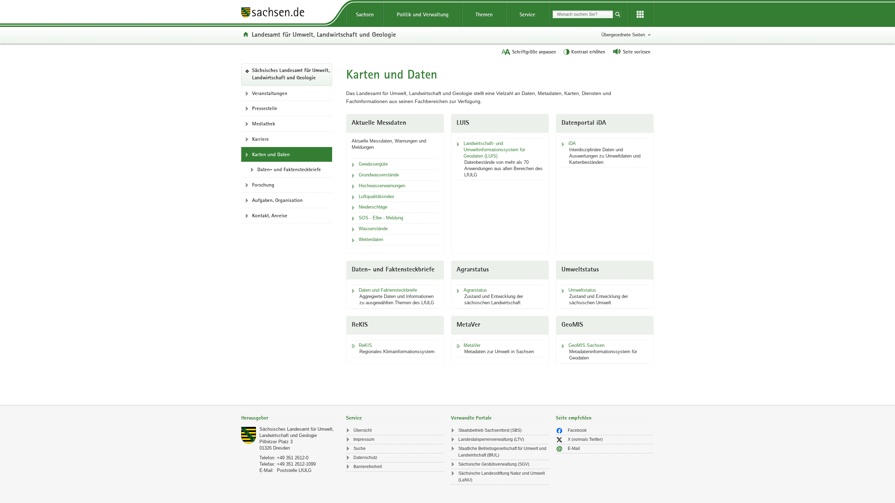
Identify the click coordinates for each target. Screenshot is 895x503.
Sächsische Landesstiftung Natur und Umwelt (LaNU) (501, 476)
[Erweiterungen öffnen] (640, 14)
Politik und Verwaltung (423, 14)
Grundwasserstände (379, 174)
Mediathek (263, 124)
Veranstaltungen (269, 93)
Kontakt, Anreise (269, 215)
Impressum (363, 439)
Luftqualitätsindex (376, 196)
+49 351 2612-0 (292, 457)
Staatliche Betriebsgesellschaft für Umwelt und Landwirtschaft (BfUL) (502, 452)
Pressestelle (264, 108)
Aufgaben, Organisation (277, 200)
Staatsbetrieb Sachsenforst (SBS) (490, 430)
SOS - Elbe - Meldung (381, 217)
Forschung (263, 185)
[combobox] (582, 14)
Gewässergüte (373, 164)
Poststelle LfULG (294, 470)
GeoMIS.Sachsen (586, 345)
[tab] (290, 418)
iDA (572, 143)
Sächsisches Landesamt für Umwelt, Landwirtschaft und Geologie (292, 77)
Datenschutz (365, 457)
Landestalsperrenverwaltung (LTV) (491, 439)
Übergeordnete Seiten (623, 34)
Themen (484, 14)
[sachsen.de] (290, 13)
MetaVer (472, 345)
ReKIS (365, 345)
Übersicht (362, 430)
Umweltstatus (582, 290)
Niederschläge (373, 207)
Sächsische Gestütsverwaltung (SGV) (493, 464)
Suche (359, 448)
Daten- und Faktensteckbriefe (289, 169)
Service (527, 14)
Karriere (260, 139)
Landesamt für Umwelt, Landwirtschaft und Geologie (324, 34)
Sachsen (365, 14)
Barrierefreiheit (367, 466)
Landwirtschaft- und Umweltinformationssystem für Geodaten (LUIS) (494, 150)
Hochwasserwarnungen (382, 185)
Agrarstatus (475, 290)
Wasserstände (373, 228)
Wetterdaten (371, 239)
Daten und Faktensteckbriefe (388, 290)
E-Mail (574, 448)
